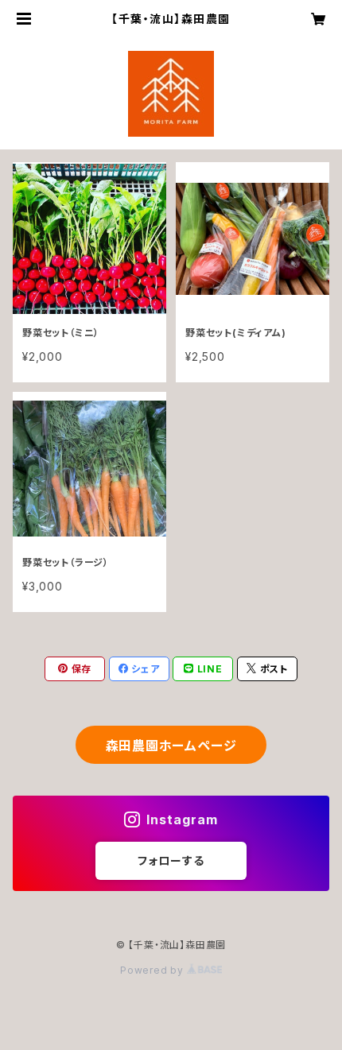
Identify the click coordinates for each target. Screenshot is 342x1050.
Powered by (153, 970)
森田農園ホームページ (171, 746)
